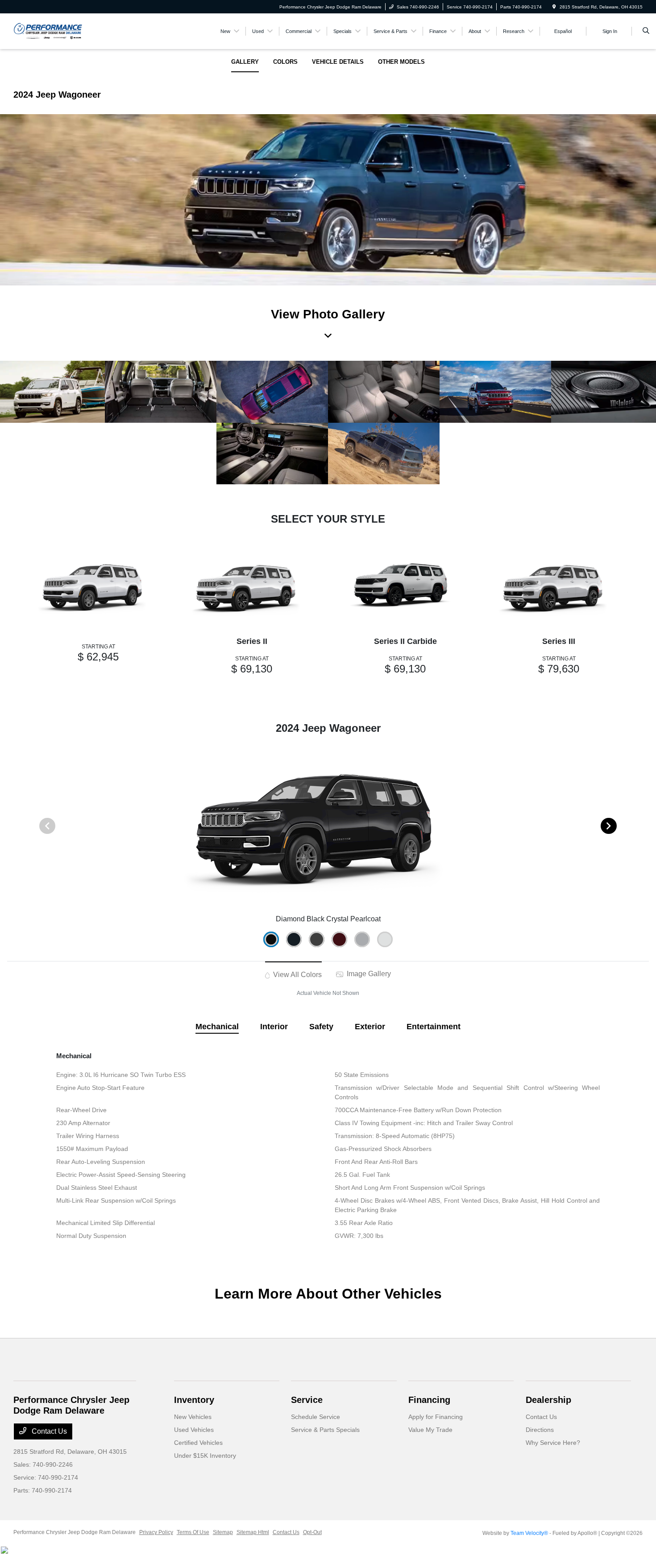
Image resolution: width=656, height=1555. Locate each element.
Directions (540, 1429)
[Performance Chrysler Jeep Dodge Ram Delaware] (47, 30)
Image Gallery (368, 974)
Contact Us (48, 1431)
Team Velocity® (529, 1533)
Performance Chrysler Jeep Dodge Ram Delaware (74, 1532)
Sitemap (223, 1532)
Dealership (548, 1400)
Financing (429, 1400)
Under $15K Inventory (205, 1455)
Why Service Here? (553, 1442)
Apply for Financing (435, 1416)
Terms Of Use (193, 1532)
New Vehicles (193, 1416)
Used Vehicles (194, 1429)
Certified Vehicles (198, 1442)
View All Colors (296, 974)
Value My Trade (430, 1429)
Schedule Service (315, 1416)
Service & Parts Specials (325, 1429)
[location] (554, 6)
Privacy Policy (156, 1532)
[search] (646, 31)
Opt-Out (312, 1532)
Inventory (194, 1400)
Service (307, 1400)
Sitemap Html (253, 1532)
